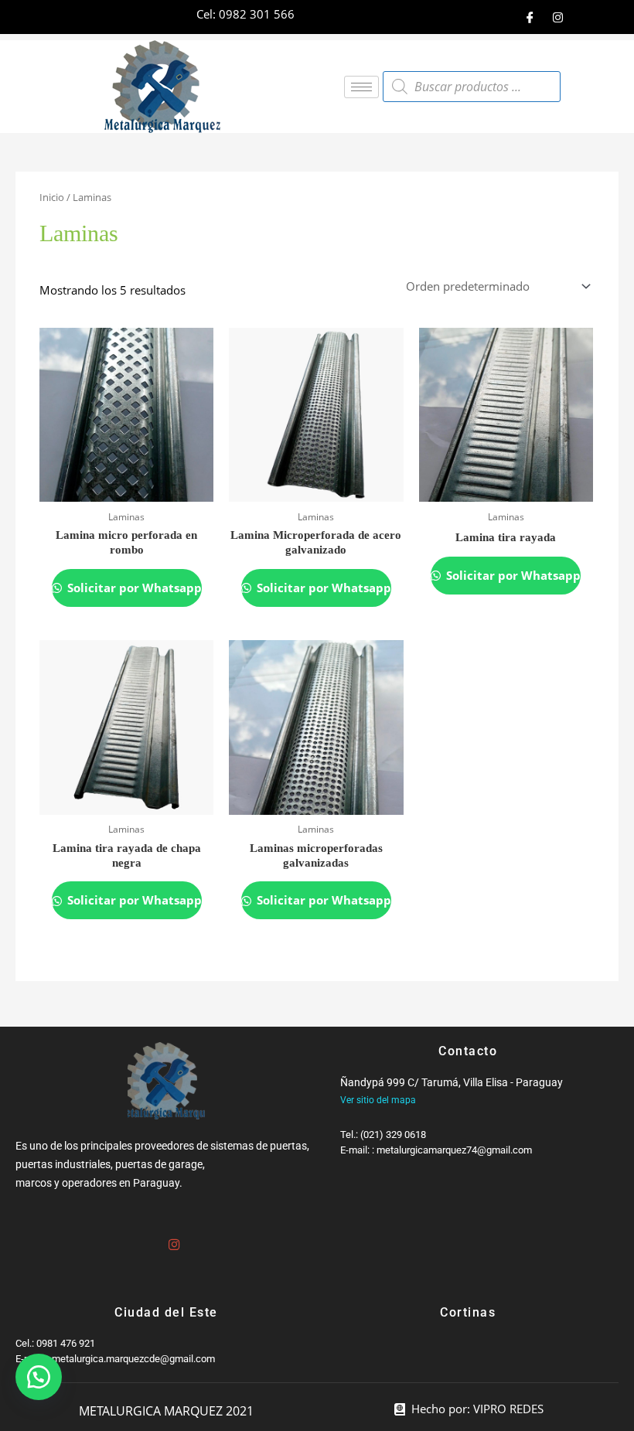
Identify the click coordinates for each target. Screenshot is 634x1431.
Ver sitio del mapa (378, 1100)
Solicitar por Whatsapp (133, 587)
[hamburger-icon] (361, 87)
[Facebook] (529, 17)
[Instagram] (557, 17)
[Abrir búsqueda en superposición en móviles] (472, 86)
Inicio (51, 197)
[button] (38, 1377)
